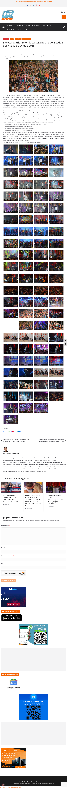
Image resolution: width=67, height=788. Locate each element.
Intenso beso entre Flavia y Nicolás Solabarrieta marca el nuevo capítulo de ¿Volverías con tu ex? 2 (33, 500)
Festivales (46, 25)
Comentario (5, 526)
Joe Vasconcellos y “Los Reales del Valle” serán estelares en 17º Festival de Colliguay (16, 440)
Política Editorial (24, 779)
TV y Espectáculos (27, 38)
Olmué (12, 38)
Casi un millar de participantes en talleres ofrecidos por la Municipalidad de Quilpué (51, 440)
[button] (13, 25)
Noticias (9, 25)
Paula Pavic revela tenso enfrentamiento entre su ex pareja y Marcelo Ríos (55, 499)
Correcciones (34, 779)
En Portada (6, 38)
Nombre (4, 548)
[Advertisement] (33, 659)
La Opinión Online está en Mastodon (10, 787)
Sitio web (4, 564)
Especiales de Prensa (32, 25)
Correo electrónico (7, 556)
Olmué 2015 (18, 38)
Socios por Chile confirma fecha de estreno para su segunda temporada (10, 498)
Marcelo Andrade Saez (16, 49)
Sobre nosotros (23, 29)
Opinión (18, 25)
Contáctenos (11, 29)
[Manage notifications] (3, 785)
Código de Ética (44, 779)
